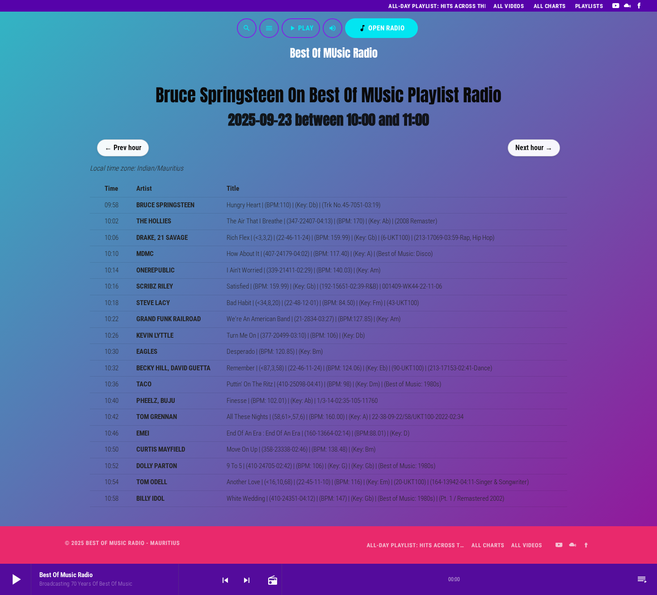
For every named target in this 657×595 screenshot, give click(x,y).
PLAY (300, 28)
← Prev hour (123, 147)
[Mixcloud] (628, 6)
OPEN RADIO (381, 28)
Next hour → (533, 147)
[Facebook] (639, 6)
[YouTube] (615, 6)
